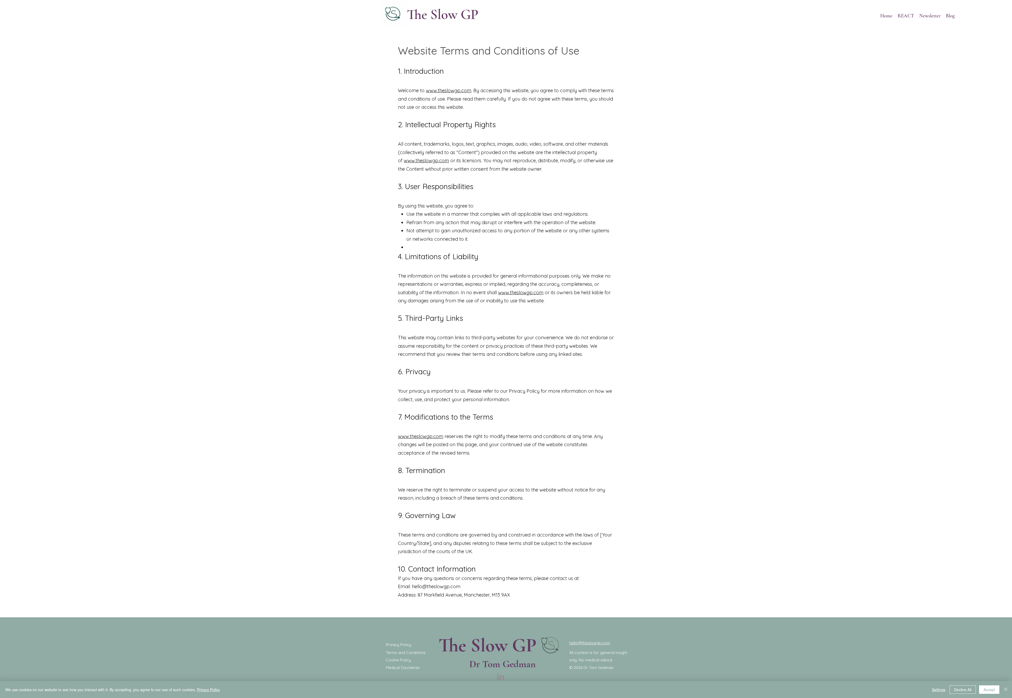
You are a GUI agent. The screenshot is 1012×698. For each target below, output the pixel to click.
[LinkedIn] (988, 8)
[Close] (1006, 689)
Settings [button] (938, 689)
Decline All (962, 689)
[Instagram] (980, 8)
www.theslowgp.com (448, 90)
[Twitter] (972, 8)
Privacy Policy (208, 689)
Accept (989, 689)
